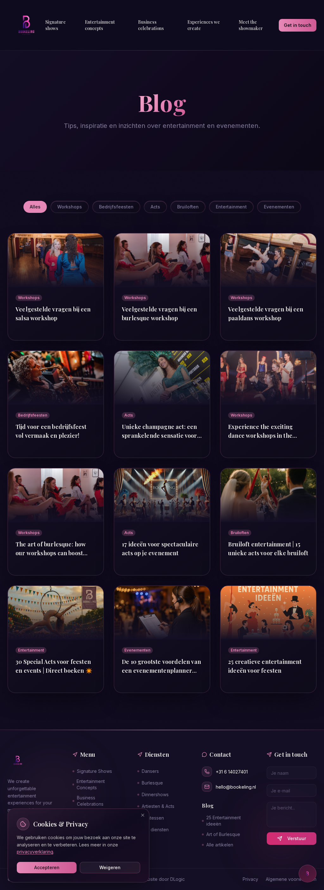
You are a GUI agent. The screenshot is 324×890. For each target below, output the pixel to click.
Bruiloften (188, 206)
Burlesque (152, 782)
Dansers (150, 771)
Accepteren (46, 867)
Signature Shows (94, 771)
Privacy (250, 879)
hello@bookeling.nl (236, 787)
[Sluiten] (142, 815)
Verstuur (296, 838)
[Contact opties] (307, 873)
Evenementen (279, 206)
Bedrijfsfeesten (116, 206)
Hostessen (153, 818)
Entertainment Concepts (91, 784)
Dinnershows (155, 794)
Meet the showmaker (251, 25)
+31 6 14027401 (232, 771)
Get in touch (297, 25)
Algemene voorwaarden (291, 879)
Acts (155, 206)
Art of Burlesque (223, 834)
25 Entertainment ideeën (223, 821)
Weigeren (110, 867)
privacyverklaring (35, 851)
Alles (35, 206)
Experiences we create (203, 25)
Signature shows (55, 25)
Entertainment (231, 206)
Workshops (69, 206)
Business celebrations (151, 25)
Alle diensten (155, 829)
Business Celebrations (90, 801)
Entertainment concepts (100, 25)
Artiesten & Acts (158, 806)
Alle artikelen (219, 844)
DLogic (177, 879)
